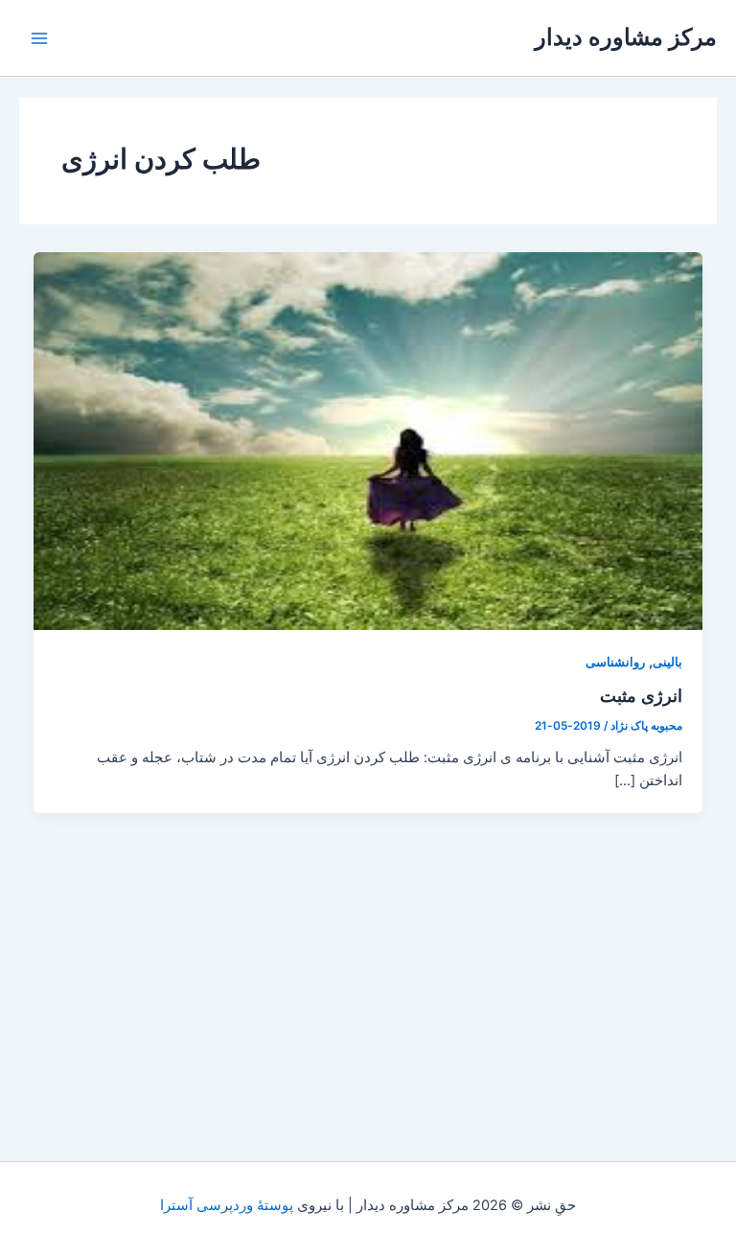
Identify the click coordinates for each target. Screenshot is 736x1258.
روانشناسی (615, 662)
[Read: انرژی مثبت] (368, 440)
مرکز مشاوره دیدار (626, 37)
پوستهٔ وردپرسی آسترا (226, 1205)
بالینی (667, 662)
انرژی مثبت (641, 695)
